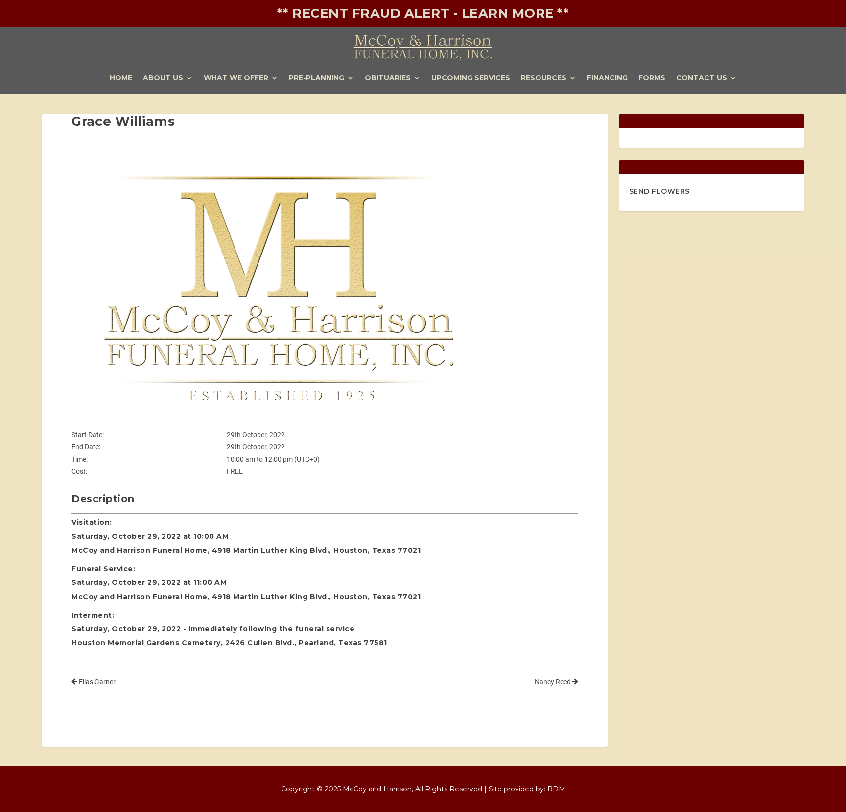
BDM (556, 789)
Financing (607, 78)
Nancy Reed (553, 682)
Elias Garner (96, 682)
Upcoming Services (470, 78)
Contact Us (701, 78)
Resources (543, 78)
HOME (121, 78)
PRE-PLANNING (316, 78)
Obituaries (388, 78)
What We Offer (236, 78)
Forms (651, 78)
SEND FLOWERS (659, 191)
